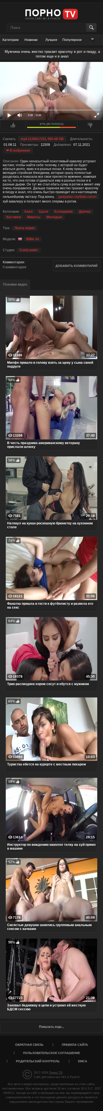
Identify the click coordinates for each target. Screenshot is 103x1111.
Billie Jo (32, 239)
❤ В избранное (18, 150)
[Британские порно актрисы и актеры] (19, 239)
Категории (10, 40)
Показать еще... (51, 1027)
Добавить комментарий (76, 265)
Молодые (54, 217)
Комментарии (13, 262)
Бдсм (43, 212)
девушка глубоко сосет (78, 197)
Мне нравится (13, 125)
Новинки (31, 40)
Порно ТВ (55, 1072)
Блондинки (63, 212)
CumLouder (29, 250)
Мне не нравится (90, 125)
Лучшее (51, 40)
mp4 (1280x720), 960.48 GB (42, 139)
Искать (91, 27)
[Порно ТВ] (51, 13)
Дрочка (85, 212)
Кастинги (13, 217)
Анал (28, 212)
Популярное (72, 40)
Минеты (33, 217)
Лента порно (25, 228)
